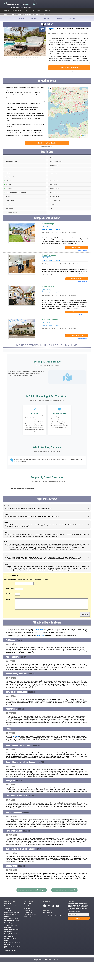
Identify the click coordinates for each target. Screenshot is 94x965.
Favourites (38, 10)
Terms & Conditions (30, 914)
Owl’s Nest (7, 903)
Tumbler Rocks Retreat (11, 906)
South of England (16, 14)
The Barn (7, 908)
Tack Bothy (7, 910)
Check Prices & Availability (69, 67)
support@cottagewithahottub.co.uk (54, 915)
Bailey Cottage (48, 286)
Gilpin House (38, 14)
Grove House (8, 931)
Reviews (59, 18)
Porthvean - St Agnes (10, 938)
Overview (34, 18)
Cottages (7, 10)
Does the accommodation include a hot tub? (22, 488)
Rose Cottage (8, 927)
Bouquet (6, 940)
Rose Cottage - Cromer (11, 918)
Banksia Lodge (48, 224)
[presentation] (5, 42)
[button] (13, 57)
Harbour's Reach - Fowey (11, 920)
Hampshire (28, 14)
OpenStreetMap (84, 137)
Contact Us (47, 10)
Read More (84, 63)
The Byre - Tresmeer (10, 950)
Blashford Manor (49, 255)
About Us (26, 906)
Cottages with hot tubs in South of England (31, 890)
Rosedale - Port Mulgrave (11, 912)
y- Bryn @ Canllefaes (10, 925)
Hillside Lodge (8, 936)
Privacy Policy (28, 910)
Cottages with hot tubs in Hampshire (64, 890)
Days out (72, 18)
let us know (40, 636)
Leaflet (83, 135)
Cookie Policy (28, 912)
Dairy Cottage (8, 923)
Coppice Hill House (50, 320)
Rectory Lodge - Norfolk (11, 934)
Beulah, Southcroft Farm (11, 929)
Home (6, 14)
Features (47, 18)
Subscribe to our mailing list (74, 911)
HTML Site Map (28, 917)
